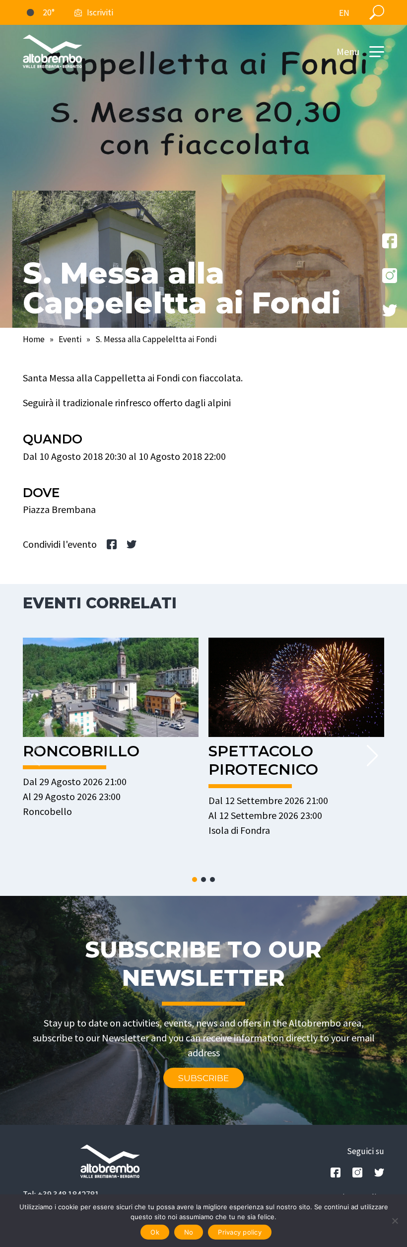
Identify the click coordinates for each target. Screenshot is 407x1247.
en (344, 12)
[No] (395, 1221)
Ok (154, 1232)
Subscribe (203, 1078)
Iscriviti (100, 12)
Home (34, 339)
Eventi (70, 339)
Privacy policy (240, 1232)
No (189, 1232)
